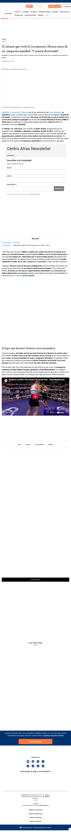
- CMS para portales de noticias (37, 827)
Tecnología (19, 15)
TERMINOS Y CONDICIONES (35, 810)
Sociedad (34, 12)
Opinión (40, 15)
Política (17, 12)
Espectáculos (64, 12)
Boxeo (19, 444)
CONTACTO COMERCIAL (35, 817)
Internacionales (45, 12)
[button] (4, 77)
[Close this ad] (70, 829)
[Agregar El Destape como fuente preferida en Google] (35, 64)
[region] (35, 32)
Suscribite (36, 741)
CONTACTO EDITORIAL (35, 821)
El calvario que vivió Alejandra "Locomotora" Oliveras (18, 107)
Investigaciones (30, 15)
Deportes (55, 12)
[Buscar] (23, 6)
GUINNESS (50, 444)
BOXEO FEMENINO (39, 444)
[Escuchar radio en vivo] (40, 6)
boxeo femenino (55, 112)
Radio (47, 15)
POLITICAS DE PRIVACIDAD (36, 813)
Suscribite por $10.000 (54, 6)
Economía (25, 12)
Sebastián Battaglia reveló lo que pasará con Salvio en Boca (31, 245)
